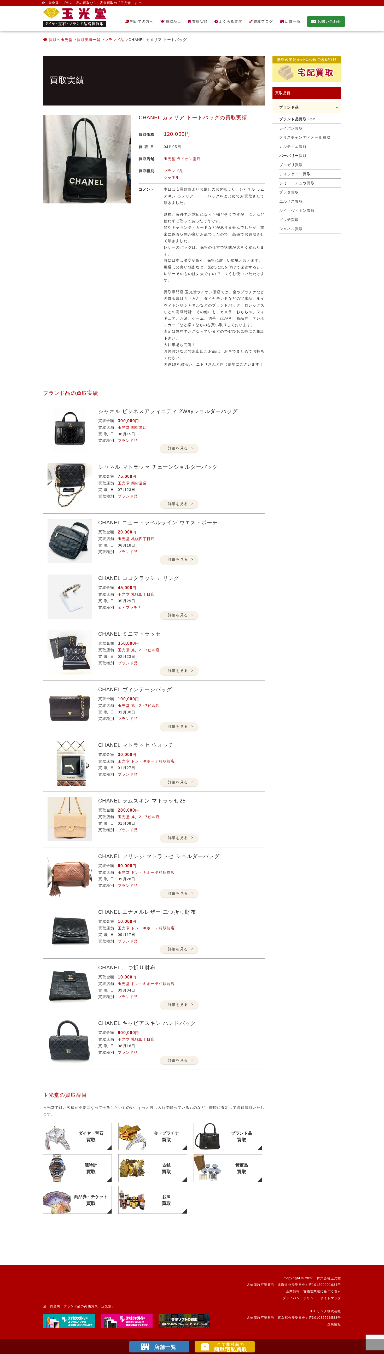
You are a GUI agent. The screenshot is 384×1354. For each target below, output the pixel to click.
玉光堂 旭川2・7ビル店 (138, 650)
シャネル (171, 177)
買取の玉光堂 (60, 40)
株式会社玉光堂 (329, 1278)
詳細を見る (178, 448)
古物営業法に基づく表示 (322, 1291)
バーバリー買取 (293, 156)
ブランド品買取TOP (297, 119)
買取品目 (173, 21)
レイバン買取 (291, 128)
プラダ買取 (289, 192)
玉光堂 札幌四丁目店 (136, 539)
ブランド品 (115, 40)
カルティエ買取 (293, 146)
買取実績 (200, 21)
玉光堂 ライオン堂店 (182, 159)
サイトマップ (330, 1298)
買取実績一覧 (89, 40)
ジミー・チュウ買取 (297, 183)
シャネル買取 (291, 229)
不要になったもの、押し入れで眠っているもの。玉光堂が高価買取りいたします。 (74, 17)
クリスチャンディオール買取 (305, 137)
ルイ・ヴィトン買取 (297, 210)
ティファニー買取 (295, 174)
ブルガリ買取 (291, 165)
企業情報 (293, 1291)
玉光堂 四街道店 (132, 427)
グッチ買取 (289, 220)
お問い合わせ (329, 21)
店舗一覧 (293, 21)
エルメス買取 (291, 201)
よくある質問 (230, 21)
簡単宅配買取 (230, 1347)
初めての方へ (142, 21)
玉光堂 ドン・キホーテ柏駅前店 (146, 761)
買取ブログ (263, 21)
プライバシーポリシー (300, 1298)
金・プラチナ (130, 607)
